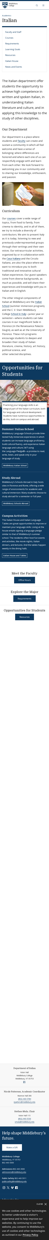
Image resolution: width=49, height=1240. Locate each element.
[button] (37, 5)
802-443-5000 (8, 1162)
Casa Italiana (14, 258)
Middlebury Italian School (15, 465)
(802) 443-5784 (24, 1099)
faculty (21, 140)
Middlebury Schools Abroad (15, 503)
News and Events (13, 66)
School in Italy (18, 314)
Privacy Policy (30, 1234)
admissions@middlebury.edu (14, 1172)
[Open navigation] (43, 5)
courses (11, 218)
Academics (6, 15)
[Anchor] (29, 129)
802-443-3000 (19, 1169)
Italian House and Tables (14, 555)
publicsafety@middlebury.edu (14, 1181)
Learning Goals (12, 49)
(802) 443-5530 (24, 1118)
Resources (10, 55)
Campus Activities (15, 515)
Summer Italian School (18, 429)
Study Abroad (11, 477)
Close (40, 1204)
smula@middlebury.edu (24, 1122)
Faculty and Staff (13, 32)
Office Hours (24, 580)
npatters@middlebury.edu (24, 1102)
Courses (9, 37)
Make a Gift (12, 1147)
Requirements (12, 43)
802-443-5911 (20, 1178)
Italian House (11, 61)
